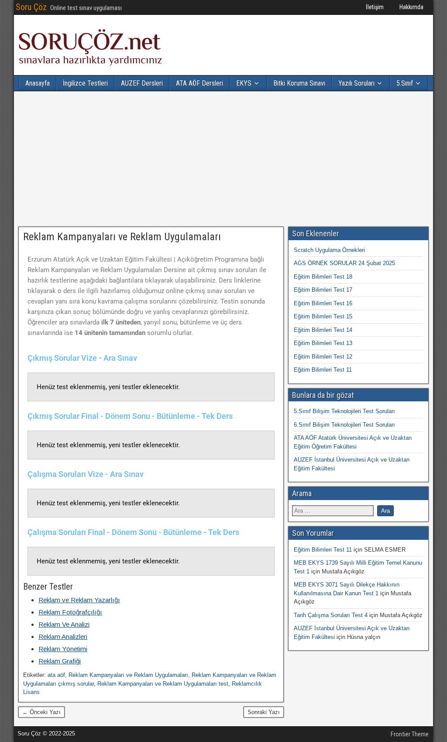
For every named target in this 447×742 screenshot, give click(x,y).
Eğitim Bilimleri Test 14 (323, 330)
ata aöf (56, 675)
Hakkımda (411, 6)
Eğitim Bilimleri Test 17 (323, 289)
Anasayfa (37, 83)
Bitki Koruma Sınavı (299, 83)
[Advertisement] (223, 159)
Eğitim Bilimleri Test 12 (323, 356)
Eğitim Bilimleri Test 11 (323, 369)
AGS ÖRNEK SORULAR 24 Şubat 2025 (344, 263)
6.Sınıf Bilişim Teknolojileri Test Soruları (344, 424)
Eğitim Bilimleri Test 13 (323, 343)
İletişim (375, 6)
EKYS (243, 83)
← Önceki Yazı (41, 712)
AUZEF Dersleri (142, 83)
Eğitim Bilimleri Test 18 (323, 276)
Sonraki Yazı (264, 712)
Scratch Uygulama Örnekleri (329, 250)
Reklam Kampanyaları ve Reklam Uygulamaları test (162, 683)
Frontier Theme (410, 734)
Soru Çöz (31, 7)
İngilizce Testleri (85, 83)
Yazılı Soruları (356, 83)
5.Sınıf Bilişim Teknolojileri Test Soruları (344, 411)
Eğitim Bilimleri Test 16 (323, 303)
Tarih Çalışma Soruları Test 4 (331, 615)
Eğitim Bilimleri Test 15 (323, 316)
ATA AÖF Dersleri (199, 83)
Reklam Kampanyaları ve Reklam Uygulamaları (122, 237)
